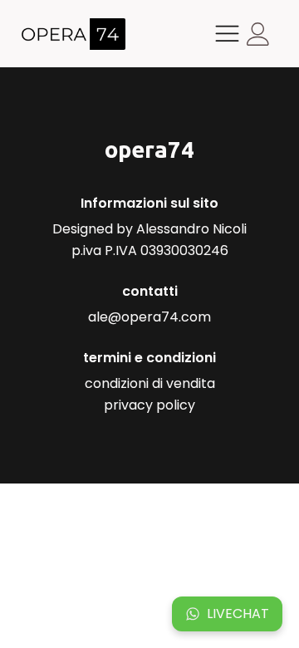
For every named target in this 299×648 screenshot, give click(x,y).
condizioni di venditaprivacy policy (150, 394)
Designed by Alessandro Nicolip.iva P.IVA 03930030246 (149, 239)
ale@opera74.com (149, 316)
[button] (227, 613)
